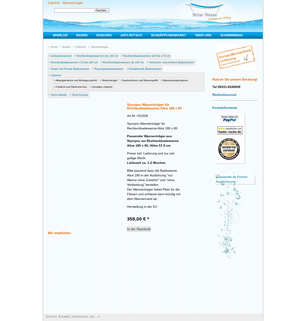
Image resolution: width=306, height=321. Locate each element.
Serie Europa (80, 94)
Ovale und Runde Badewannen (70, 69)
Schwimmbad (231, 35)
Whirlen (60, 35)
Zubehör (81, 47)
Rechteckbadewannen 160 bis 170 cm (146, 56)
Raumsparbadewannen (109, 69)
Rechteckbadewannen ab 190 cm (123, 62)
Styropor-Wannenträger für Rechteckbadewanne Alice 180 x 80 (154, 106)
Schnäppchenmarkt (168, 35)
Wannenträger (99, 47)
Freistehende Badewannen (145, 69)
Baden (67, 47)
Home (54, 47)
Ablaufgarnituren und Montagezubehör (76, 80)
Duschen (104, 35)
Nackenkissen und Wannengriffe (140, 80)
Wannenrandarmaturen (175, 80)
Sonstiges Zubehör (102, 87)
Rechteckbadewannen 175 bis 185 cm (74, 62)
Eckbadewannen (61, 56)
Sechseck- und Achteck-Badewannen (171, 62)
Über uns (203, 35)
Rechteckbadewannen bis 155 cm (97, 56)
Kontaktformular (224, 107)
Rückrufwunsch (224, 94)
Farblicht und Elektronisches (71, 87)
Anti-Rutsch (131, 35)
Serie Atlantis (59, 94)
